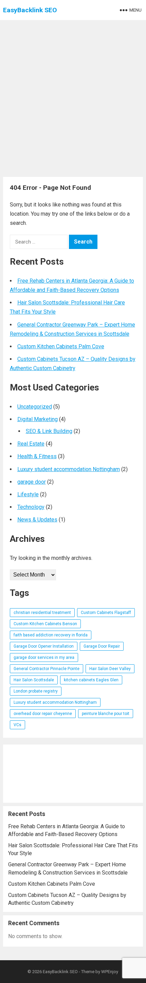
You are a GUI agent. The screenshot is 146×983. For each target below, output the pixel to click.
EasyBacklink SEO (30, 10)
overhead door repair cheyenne (43, 713)
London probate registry (36, 691)
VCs (17, 724)
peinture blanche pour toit (105, 713)
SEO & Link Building (49, 431)
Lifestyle (28, 494)
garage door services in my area (44, 657)
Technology (30, 507)
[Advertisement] (73, 97)
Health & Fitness (37, 456)
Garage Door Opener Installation (44, 646)
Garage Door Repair (102, 646)
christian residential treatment (42, 612)
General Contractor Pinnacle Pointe (46, 668)
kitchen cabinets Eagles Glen (91, 680)
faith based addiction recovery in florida (51, 635)
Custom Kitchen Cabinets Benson (45, 623)
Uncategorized (34, 406)
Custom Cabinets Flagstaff (106, 612)
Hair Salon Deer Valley (110, 668)
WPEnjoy (109, 971)
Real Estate (30, 443)
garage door (31, 482)
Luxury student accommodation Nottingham (68, 469)
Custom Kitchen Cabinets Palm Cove (60, 346)
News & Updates (37, 519)
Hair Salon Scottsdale (34, 680)
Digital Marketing (37, 419)
